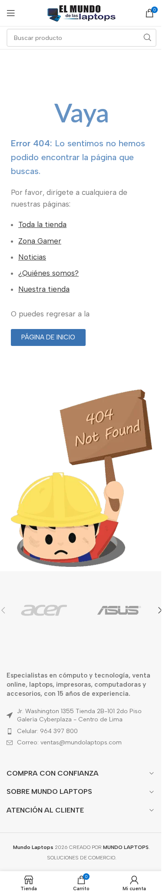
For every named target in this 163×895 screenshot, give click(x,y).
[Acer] (44, 610)
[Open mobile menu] (11, 13)
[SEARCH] (147, 38)
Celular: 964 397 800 (47, 731)
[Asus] (119, 610)
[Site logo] (81, 12)
